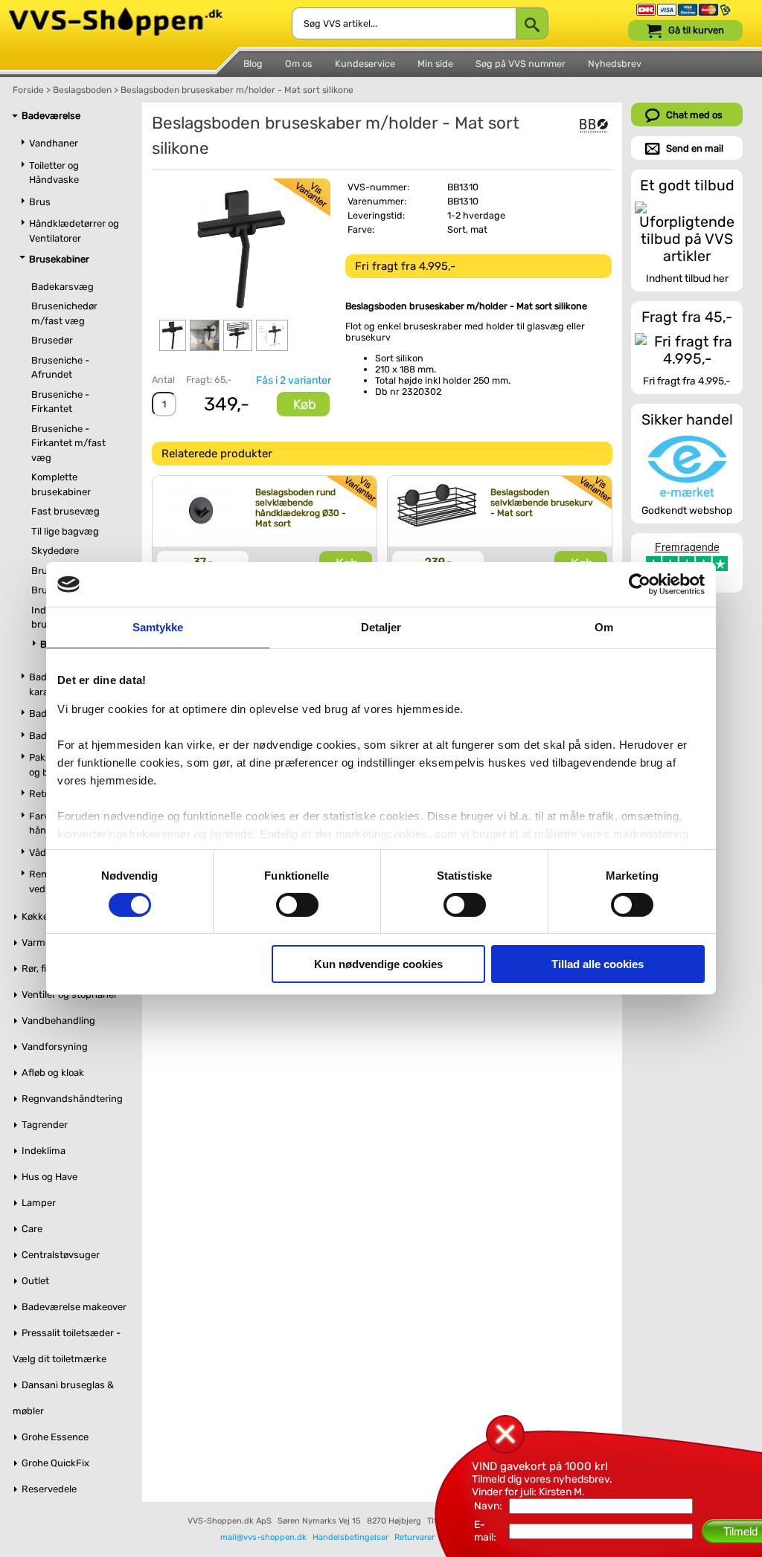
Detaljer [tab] (381, 627)
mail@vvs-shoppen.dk (263, 1537)
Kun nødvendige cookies (378, 964)
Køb (304, 404)
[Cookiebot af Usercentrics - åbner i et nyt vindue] (639, 584)
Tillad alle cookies (597, 964)
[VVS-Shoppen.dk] (115, 13)
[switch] (297, 905)
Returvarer (414, 1537)
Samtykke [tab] (158, 627)
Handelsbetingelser (350, 1537)
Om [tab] (604, 627)
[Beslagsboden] (593, 126)
